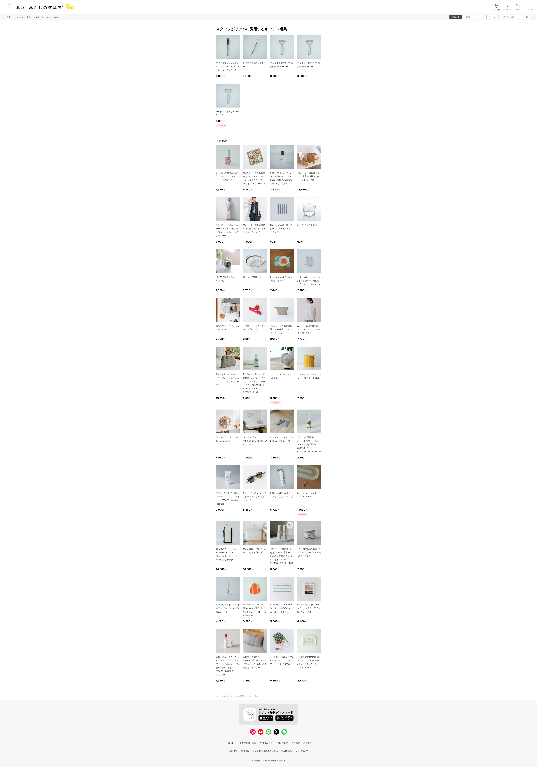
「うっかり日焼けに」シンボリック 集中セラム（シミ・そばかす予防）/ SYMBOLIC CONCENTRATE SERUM (309, 444)
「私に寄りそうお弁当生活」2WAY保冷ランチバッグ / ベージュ (282, 329)
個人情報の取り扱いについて (294, 751)
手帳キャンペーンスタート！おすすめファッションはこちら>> (32, 17)
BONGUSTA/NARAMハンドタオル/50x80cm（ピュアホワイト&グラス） (282, 608)
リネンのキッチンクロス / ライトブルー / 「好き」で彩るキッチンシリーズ (308, 281)
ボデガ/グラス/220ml (307, 225)
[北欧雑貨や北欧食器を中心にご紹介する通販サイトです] (39, 7)
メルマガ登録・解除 (246, 743)
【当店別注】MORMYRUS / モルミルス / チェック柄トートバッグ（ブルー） (281, 660)
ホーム (218, 696)
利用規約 (307, 743)
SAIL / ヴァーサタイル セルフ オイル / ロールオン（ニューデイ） (228, 608)
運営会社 (233, 751)
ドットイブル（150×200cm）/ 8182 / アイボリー (255, 441)
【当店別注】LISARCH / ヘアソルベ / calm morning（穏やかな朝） (309, 552)
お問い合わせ (281, 743)
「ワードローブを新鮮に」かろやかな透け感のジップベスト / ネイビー (254, 228)
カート (518, 10)
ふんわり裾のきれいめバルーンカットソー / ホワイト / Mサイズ (308, 329)
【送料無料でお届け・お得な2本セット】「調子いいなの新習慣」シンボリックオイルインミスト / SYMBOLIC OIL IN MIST (281, 556)
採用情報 (245, 751)
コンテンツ (507, 10)
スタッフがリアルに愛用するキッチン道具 (241, 696)
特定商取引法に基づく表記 (265, 751)
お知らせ (230, 743)
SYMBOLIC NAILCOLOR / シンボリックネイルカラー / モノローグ (227, 176)
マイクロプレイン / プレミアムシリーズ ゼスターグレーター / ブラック (228, 66)
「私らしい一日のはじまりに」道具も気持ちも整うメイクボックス (308, 176)
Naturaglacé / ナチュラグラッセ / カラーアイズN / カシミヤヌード (308, 608)
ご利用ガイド (266, 743)
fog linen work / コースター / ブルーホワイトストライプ (281, 228)
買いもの (497, 10)
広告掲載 (295, 743)
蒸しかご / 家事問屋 (252, 277)
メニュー (529, 10)
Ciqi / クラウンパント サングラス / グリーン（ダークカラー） (254, 497)
